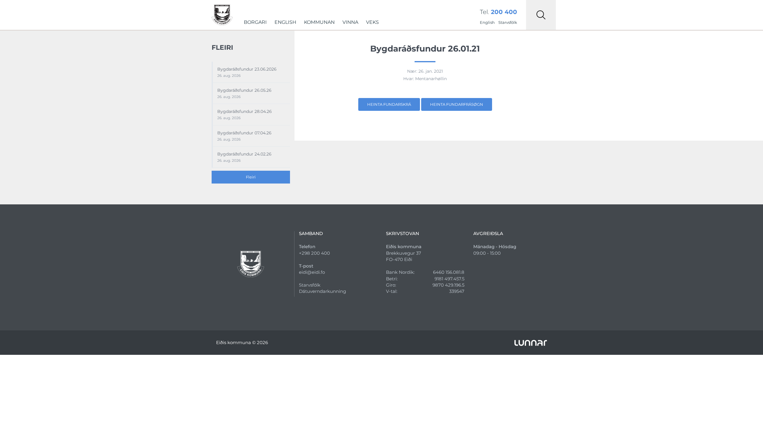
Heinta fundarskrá (389, 104)
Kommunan (319, 22)
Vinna (350, 22)
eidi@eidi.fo (312, 272)
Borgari (255, 22)
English (285, 22)
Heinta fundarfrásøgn (456, 104)
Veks (372, 22)
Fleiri (251, 177)
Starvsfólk (507, 22)
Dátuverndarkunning (322, 291)
